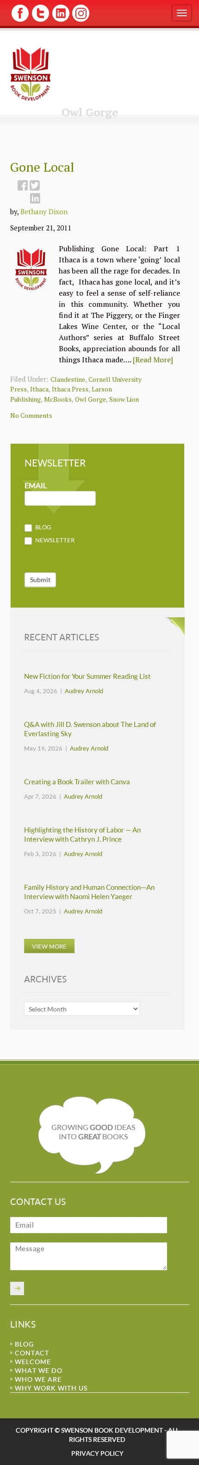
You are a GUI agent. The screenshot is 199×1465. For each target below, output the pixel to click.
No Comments (31, 415)
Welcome (33, 1362)
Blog (42, 527)
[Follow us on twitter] (40, 20)
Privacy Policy (97, 1453)
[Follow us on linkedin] (60, 20)
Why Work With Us (51, 1388)
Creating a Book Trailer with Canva (77, 781)
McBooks (58, 399)
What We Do (38, 1370)
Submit (40, 580)
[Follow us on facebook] (20, 20)
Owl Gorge (90, 399)
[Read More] (153, 359)
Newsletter (54, 540)
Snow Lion (124, 399)
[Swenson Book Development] (30, 73)
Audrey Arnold (84, 691)
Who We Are (38, 1379)
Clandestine (67, 379)
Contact (32, 1353)
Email (36, 485)
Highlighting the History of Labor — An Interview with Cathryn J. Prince (82, 835)
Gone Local (42, 166)
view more (49, 946)
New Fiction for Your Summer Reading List (87, 676)
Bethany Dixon (44, 211)
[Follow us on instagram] (80, 20)
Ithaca (39, 389)
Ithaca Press (70, 389)
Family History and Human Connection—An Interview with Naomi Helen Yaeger (89, 892)
